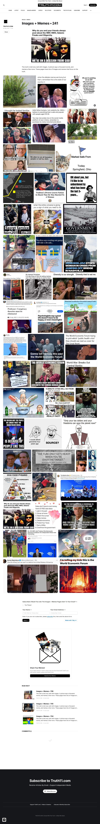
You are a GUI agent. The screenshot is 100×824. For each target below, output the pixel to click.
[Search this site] (4, 5)
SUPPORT (84, 10)
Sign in (85, 5)
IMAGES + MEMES (26, 19)
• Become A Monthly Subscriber (62, 804)
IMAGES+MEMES (31, 10)
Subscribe (93, 5)
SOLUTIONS (48, 10)
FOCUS (23, 10)
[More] (91, 10)
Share (6, 32)
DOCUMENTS (57, 10)
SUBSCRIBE (77, 10)
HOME (10, 10)
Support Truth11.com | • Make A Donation (40, 804)
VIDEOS (40, 10)
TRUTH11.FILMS (67, 10)
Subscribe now (51, 791)
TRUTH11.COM (8, 26)
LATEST (16, 10)
